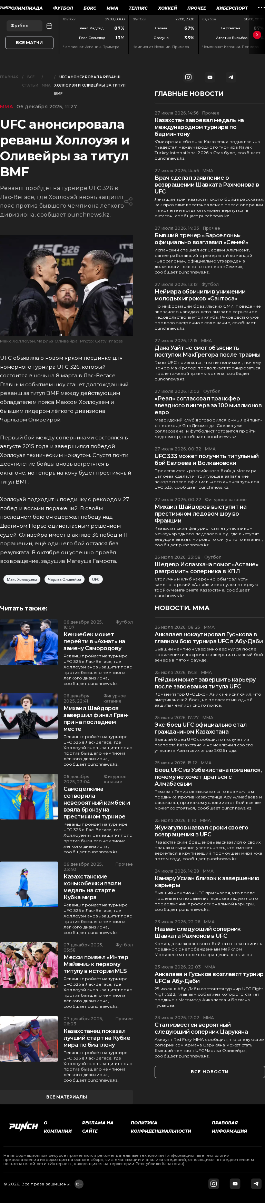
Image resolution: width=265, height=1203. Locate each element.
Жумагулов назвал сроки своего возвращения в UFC (201, 831)
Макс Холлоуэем (22, 579)
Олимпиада (27, 8)
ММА (112, 8)
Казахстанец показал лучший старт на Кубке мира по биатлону (96, 1038)
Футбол (63, 8)
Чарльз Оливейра (64, 579)
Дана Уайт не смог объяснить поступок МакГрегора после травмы (207, 351)
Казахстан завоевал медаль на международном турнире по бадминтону (199, 127)
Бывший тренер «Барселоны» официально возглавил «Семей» (201, 239)
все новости (210, 1071)
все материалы (66, 1097)
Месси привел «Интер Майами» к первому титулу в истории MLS (95, 964)
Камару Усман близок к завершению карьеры (207, 881)
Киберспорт (232, 8)
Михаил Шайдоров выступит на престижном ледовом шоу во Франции (200, 514)
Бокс (90, 8)
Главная (9, 77)
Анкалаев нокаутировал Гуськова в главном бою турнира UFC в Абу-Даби (209, 638)
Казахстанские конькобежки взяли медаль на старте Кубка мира (92, 887)
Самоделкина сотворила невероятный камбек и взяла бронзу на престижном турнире (96, 803)
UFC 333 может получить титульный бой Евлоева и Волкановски (206, 459)
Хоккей (167, 8)
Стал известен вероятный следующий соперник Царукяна (201, 1028)
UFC (95, 579)
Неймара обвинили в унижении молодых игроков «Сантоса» (200, 295)
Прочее (196, 8)
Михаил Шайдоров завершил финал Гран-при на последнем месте (96, 718)
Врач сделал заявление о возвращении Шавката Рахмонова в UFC (207, 185)
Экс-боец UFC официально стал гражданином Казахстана (201, 728)
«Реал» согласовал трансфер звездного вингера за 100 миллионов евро (208, 405)
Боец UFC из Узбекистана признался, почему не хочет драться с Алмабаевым (208, 777)
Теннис (138, 8)
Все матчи (29, 42)
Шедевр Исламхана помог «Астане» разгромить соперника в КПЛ (207, 568)
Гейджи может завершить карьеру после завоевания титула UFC (205, 683)
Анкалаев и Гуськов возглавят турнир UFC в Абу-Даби (209, 977)
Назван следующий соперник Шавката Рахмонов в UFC (198, 932)
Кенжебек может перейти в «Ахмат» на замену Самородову (94, 641)
